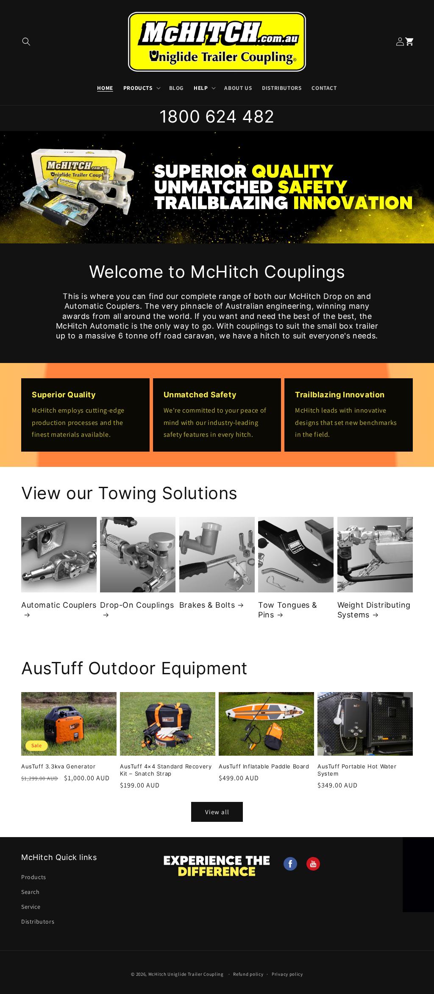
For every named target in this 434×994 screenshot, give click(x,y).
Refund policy (248, 974)
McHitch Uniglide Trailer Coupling (186, 974)
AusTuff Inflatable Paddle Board (264, 766)
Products (138, 88)
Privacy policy (287, 974)
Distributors (37, 921)
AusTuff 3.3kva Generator (58, 766)
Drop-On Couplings (137, 604)
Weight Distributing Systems (374, 609)
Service (30, 906)
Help (201, 88)
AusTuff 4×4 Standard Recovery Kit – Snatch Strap (165, 770)
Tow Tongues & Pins (287, 609)
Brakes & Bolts (207, 604)
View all (217, 812)
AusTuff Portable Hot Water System (357, 770)
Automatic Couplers (59, 604)
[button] (26, 42)
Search (30, 892)
